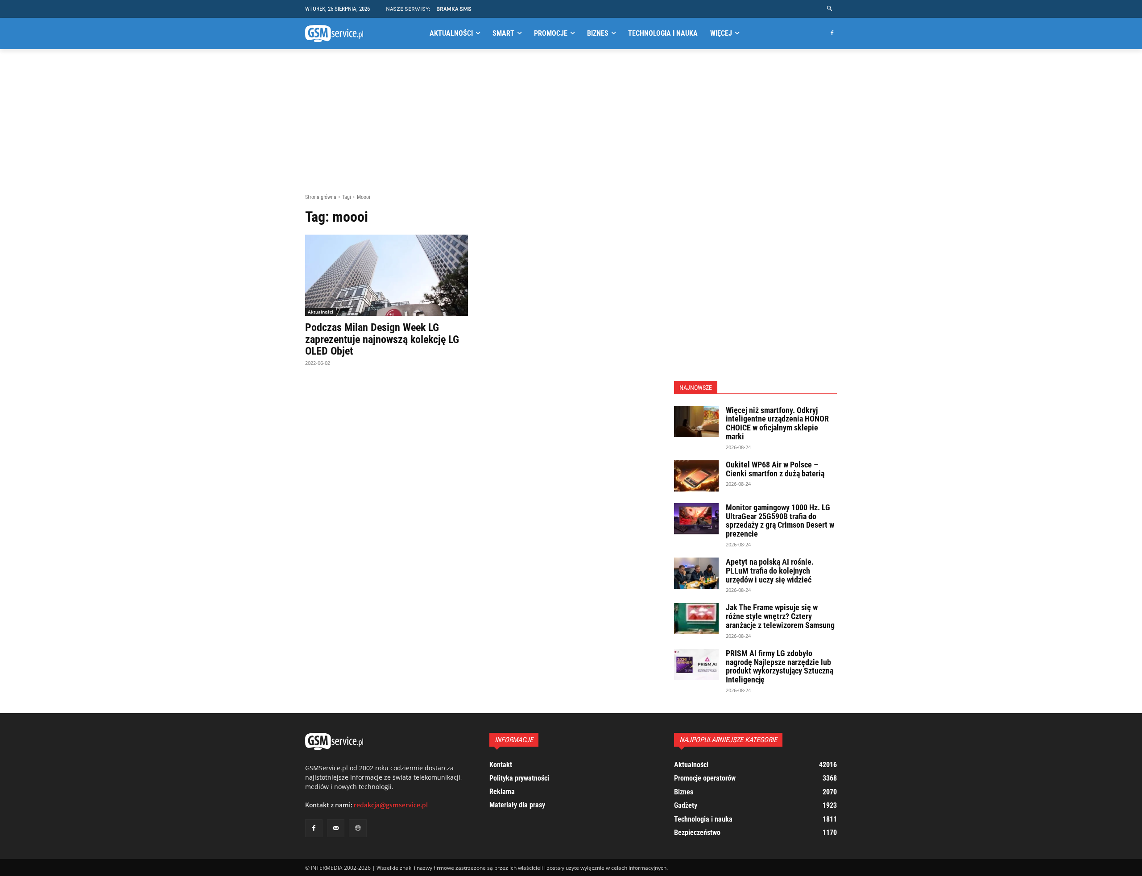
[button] (830, 9)
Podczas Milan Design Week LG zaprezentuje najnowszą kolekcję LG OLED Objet (382, 339)
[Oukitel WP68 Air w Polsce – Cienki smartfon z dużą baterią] (696, 476)
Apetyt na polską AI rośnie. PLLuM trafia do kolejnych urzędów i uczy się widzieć (770, 570)
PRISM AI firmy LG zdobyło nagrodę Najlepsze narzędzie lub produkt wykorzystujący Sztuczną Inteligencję (779, 666)
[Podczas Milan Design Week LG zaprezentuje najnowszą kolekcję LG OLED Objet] (386, 275)
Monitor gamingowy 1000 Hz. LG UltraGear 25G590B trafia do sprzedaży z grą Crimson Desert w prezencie (780, 520)
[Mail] (335, 828)
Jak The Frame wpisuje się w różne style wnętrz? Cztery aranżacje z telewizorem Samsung (780, 616)
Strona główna (320, 197)
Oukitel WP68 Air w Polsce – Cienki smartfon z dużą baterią (775, 469)
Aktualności (320, 312)
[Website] (357, 828)
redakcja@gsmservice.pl (391, 805)
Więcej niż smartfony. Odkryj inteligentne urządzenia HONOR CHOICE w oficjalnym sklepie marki (777, 423)
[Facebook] (832, 34)
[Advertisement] (571, 126)
